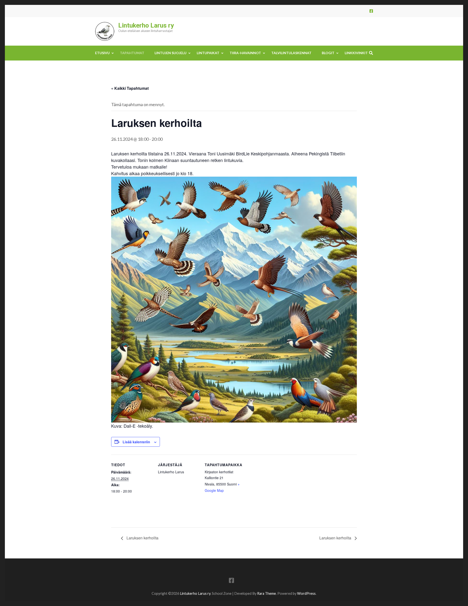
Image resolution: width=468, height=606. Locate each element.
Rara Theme (266, 593)
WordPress (306, 593)
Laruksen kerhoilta (142, 538)
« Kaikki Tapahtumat (130, 88)
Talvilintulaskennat (291, 53)
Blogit (328, 53)
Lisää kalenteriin (136, 441)
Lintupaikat (208, 53)
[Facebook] (371, 11)
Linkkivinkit (356, 53)
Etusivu (102, 53)
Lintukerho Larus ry (146, 25)
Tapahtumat (132, 53)
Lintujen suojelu (170, 53)
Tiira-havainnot (245, 53)
